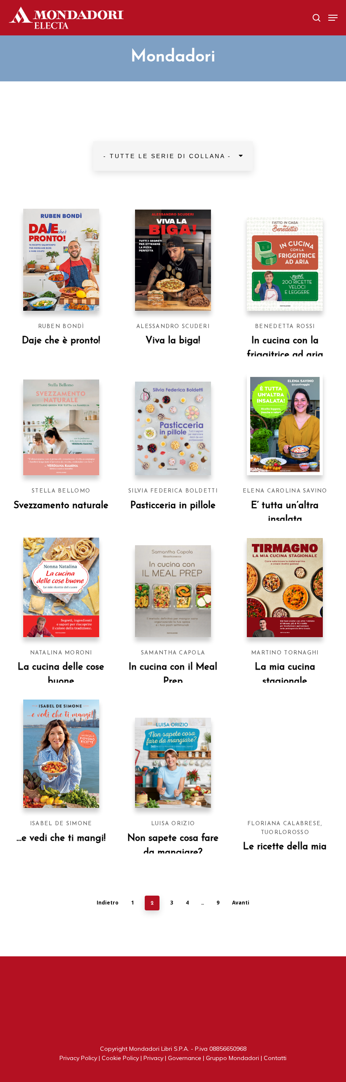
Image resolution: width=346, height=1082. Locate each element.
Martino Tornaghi (285, 653)
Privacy (153, 1058)
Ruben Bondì (61, 326)
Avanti (240, 902)
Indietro (108, 902)
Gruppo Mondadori (232, 1058)
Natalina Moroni (61, 653)
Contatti (275, 1058)
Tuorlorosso (285, 832)
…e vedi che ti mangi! (60, 838)
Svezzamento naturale (61, 506)
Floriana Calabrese (284, 823)
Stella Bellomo (61, 491)
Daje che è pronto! (61, 341)
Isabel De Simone (61, 823)
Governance (184, 1058)
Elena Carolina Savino (285, 491)
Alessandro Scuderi (173, 326)
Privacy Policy (78, 1058)
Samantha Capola (173, 653)
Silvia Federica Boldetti (173, 491)
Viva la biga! (173, 341)
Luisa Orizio (173, 823)
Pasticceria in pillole (173, 506)
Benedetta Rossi (285, 326)
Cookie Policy (120, 1058)
